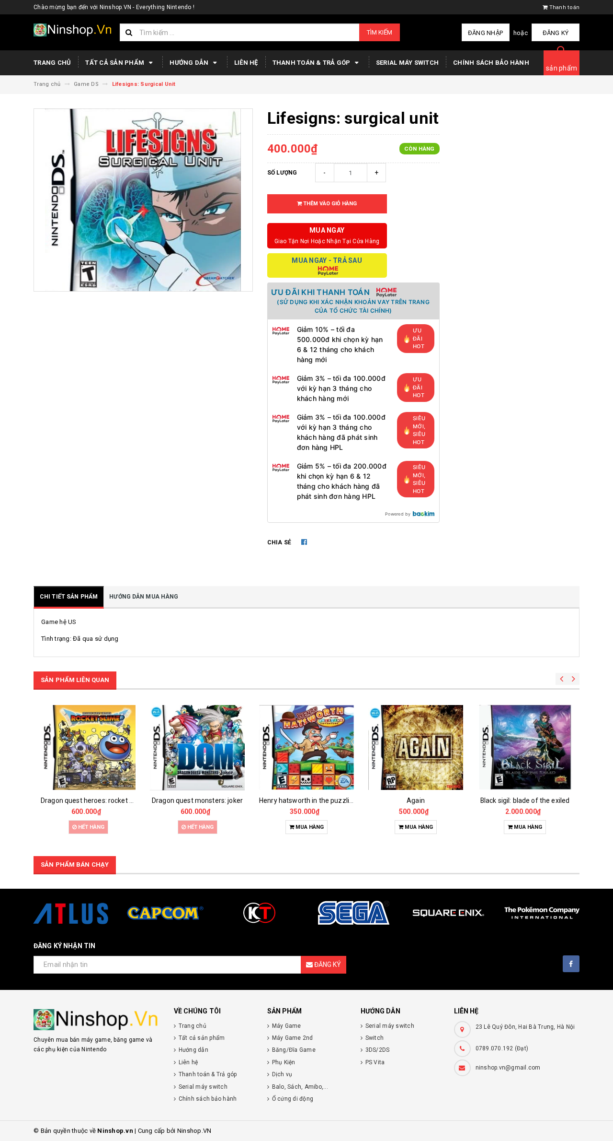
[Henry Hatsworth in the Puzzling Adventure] (306, 747)
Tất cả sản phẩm (115, 62)
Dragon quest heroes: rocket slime (93, 800)
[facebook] (571, 963)
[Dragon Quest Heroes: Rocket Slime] (88, 747)
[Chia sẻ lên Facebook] (304, 542)
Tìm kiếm (379, 32)
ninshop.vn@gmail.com (508, 1067)
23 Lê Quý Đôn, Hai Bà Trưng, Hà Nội (525, 1026)
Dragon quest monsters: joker (197, 800)
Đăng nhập (485, 32)
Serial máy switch (407, 62)
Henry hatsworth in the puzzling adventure (324, 800)
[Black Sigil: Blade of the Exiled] (524, 747)
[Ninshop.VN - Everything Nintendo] (96, 1019)
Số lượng (282, 172)
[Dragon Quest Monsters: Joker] (197, 747)
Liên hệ (246, 62)
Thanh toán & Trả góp (312, 62)
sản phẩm (561, 68)
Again (416, 800)
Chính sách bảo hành (491, 62)
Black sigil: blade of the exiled (524, 800)
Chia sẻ (279, 542)
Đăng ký (556, 32)
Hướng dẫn (190, 62)
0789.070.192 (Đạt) (502, 1048)
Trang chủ (52, 62)
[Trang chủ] (73, 30)
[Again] (415, 747)
